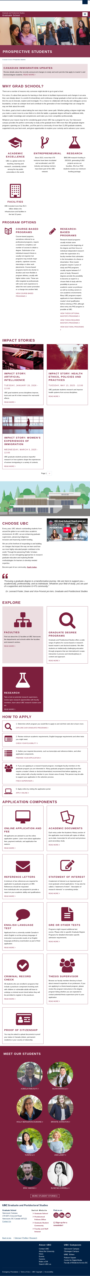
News (41, 1254)
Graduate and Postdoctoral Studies (45, 1205)
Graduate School (7, 59)
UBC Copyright (37, 1272)
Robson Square (70, 1258)
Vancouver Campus (71, 1249)
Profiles (25, 1238)
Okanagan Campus (71, 1251)
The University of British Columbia (38, 4)
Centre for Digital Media (73, 1260)
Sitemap (18, 1238)
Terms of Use (25, 1272)
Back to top (6, 1238)
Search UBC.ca (45, 1264)
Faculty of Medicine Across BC (76, 1263)
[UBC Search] (85, 2)
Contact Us (6, 1221)
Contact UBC (44, 1249)
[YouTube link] (68, 1215)
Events (41, 1256)
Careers (42, 1259)
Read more (29, 75)
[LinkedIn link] (61, 1215)
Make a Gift (43, 1262)
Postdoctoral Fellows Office (40, 1218)
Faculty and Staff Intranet (41, 1230)
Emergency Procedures (10, 1272)
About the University (46, 1251)
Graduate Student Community (41, 1224)
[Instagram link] (56, 1215)
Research (33, 1238)
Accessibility (49, 1272)
